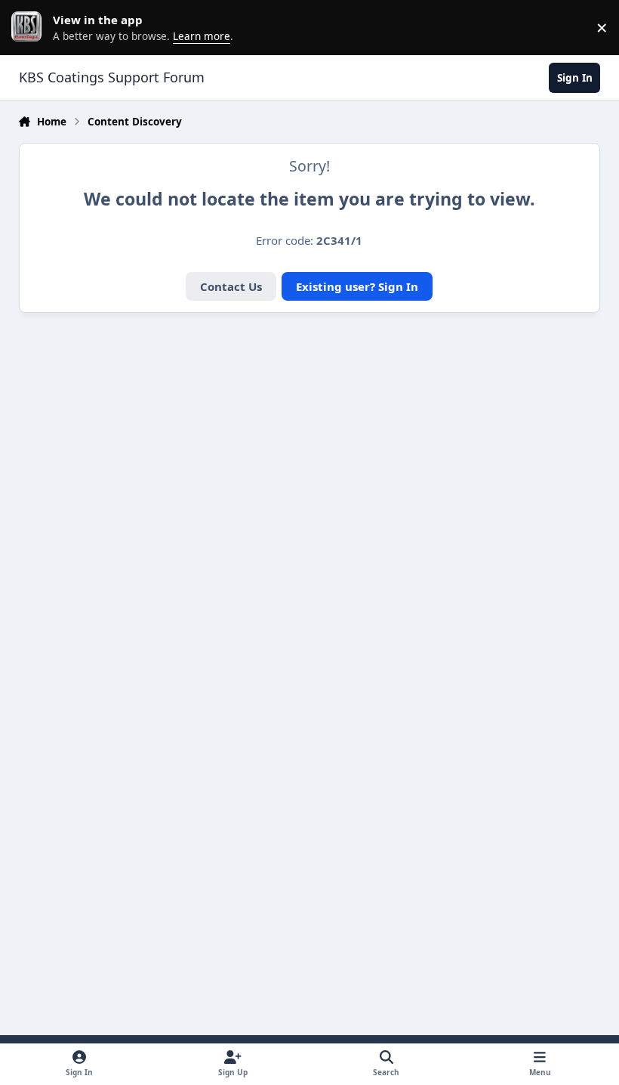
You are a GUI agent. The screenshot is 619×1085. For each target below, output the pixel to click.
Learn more (30, 27)
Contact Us (231, 286)
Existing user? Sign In (357, 286)
